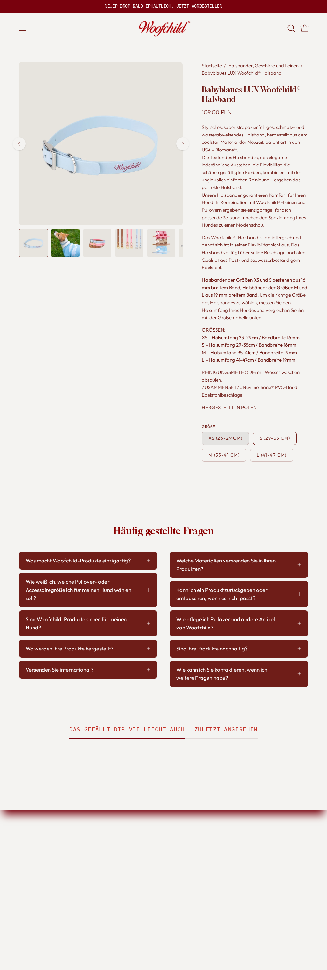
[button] (290, 28)
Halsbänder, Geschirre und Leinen (263, 65)
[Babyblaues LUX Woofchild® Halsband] (33, 243)
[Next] (182, 143)
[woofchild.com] (163, 28)
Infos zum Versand (141, 835)
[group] (163, 6)
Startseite (212, 65)
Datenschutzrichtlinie (250, 846)
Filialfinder (192, 835)
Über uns (190, 846)
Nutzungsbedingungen (251, 835)
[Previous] (19, 143)
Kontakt (189, 857)
